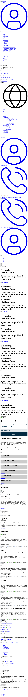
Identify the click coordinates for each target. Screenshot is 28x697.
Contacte (5, 43)
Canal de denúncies (5, 665)
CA (4, 109)
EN (4, 112)
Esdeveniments (6, 37)
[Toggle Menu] (1, 264)
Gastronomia (5, 38)
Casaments (5, 53)
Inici (4, 34)
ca (3, 258)
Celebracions (5, 55)
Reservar (14, 434)
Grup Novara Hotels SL (6, 639)
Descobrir (3, 457)
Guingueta (5, 59)
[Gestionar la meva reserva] (14, 254)
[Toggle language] (1, 255)
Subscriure (3, 685)
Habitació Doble (6, 45)
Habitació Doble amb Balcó (9, 47)
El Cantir (5, 58)
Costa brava (5, 650)
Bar (4, 60)
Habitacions (5, 36)
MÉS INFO (3, 528)
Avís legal (3, 689)
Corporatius (5, 56)
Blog (4, 42)
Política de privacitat (9, 689)
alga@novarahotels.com (5, 77)
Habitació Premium (7, 50)
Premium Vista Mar (7, 51)
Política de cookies (18, 689)
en (3, 261)
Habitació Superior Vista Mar (9, 49)
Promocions (5, 41)
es (3, 259)
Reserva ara (3, 2)
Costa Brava (5, 40)
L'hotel (4, 35)
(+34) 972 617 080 (4, 73)
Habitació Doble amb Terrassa (9, 48)
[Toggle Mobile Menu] (1, 265)
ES (3, 110)
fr (3, 260)
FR (3, 111)
